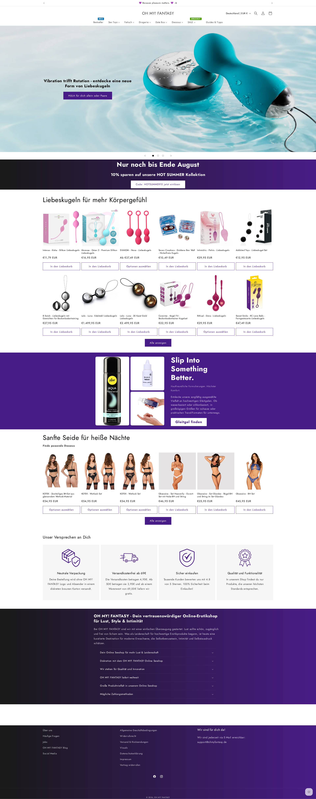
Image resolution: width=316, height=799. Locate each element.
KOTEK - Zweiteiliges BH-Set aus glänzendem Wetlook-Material (58, 495)
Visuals (124, 747)
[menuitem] (98, 22)
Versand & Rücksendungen (134, 742)
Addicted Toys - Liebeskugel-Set (251, 250)
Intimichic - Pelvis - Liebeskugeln (213, 250)
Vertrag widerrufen (130, 765)
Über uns (47, 730)
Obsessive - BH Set (245, 493)
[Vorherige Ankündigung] (44, 3)
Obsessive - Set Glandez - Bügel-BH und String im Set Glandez (214, 495)
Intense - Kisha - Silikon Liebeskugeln (61, 250)
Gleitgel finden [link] (188, 421)
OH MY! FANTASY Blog (55, 747)
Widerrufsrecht (128, 736)
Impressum (125, 759)
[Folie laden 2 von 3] (158, 155)
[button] (255, 13)
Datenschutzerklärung (131, 753)
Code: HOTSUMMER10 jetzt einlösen (158, 184)
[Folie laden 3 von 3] (162, 155)
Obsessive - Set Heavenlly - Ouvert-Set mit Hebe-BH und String (176, 495)
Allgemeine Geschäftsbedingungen (138, 730)
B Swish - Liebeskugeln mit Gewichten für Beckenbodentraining (61, 317)
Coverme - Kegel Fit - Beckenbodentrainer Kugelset (173, 317)
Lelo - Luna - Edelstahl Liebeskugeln (99, 316)
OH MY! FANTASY (162, 797)
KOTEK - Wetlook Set (91, 493)
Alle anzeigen (158, 343)
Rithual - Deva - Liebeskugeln (211, 316)
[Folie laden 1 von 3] (153, 155)
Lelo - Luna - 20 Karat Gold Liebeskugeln (133, 317)
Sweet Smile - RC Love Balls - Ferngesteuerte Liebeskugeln (250, 317)
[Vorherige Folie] (145, 155)
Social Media (50, 753)
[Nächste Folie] (171, 155)
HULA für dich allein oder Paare (87, 96)
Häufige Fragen (51, 736)
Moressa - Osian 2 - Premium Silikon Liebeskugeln (99, 252)
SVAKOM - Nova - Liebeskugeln (135, 250)
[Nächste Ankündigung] (272, 3)
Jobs (45, 742)
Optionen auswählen (138, 266)
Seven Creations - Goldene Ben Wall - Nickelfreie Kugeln (177, 252)
